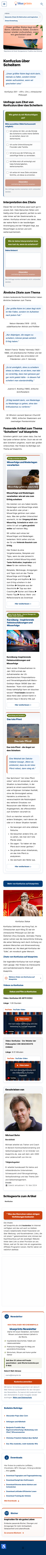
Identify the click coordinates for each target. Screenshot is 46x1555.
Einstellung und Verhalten (16, 715)
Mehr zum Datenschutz (22, 1397)
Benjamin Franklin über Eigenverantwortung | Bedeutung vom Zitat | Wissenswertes (22, 1429)
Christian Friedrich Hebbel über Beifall (22, 1438)
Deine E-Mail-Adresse (12, 1371)
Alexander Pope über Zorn (17, 1416)
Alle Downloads (10, 1501)
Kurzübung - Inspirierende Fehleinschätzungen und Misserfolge (20, 622)
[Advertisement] (23, 1281)
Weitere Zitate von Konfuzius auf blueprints (22, 978)
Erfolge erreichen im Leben (17, 458)
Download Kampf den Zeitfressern (20, 1480)
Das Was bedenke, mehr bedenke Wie (22, 1444)
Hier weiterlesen (27, 604)
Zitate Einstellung (11, 21)
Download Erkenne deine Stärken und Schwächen (21, 1486)
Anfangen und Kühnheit (15, 1422)
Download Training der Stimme (18, 1496)
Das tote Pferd (14, 719)
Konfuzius (9, 1201)
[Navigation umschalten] (4, 4)
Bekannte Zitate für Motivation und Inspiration (21, 17)
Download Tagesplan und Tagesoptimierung (23, 1476)
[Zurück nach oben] (42, 1551)
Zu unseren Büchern (12, 1533)
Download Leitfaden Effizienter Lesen (21, 1491)
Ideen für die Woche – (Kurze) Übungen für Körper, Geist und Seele (22, 615)
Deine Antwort (11, 250)
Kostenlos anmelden (23, 1382)
